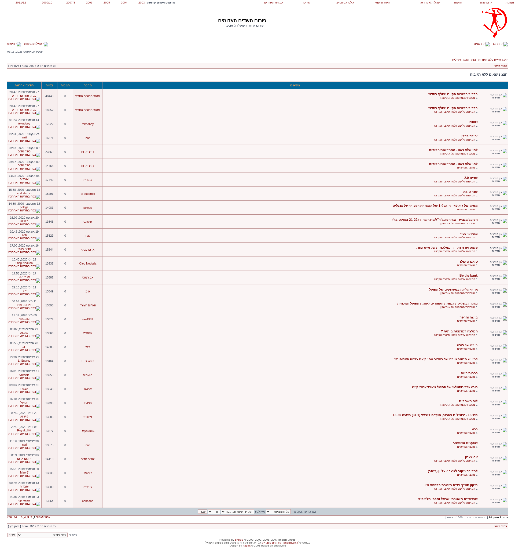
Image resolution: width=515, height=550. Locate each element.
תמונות (510, 2)
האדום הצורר (88, 305)
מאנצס (87, 333)
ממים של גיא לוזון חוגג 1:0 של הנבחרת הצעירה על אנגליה (435, 206)
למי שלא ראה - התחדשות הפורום (453, 150)
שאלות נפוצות (33, 43)
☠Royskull (88, 430)
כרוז (475, 429)
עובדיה (87, 179)
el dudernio (88, 193)
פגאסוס (88, 375)
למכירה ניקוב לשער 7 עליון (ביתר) (453, 471)
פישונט (87, 221)
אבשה (88, 389)
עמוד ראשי (500, 65)
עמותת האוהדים (273, 2)
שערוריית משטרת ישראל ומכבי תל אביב (448, 499)
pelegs (87, 207)
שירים (306, 2)
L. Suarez (88, 361)
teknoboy (88, 124)
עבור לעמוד (43, 517)
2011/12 (21, 2)
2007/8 (70, 2)
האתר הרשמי (382, 2)
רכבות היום (469, 373)
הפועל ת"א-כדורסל (430, 2)
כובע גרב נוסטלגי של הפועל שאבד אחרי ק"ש (445, 387)
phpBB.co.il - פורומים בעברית (280, 542)
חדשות (458, 2)
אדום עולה (486, 2)
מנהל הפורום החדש (87, 96)
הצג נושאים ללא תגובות (493, 59)
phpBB (239, 539)
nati (88, 138)
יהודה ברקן (469, 136)
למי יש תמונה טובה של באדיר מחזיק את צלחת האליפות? (436, 359)
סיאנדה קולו (469, 261)
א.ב (88, 291)
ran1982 (87, 319)
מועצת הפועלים (466, 167)
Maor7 (88, 473)
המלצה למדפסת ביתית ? (459, 331)
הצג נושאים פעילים (464, 59)
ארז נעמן (471, 457)
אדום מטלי (87, 249)
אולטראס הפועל (345, 2)
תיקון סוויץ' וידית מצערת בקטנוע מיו (451, 485)
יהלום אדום (88, 459)
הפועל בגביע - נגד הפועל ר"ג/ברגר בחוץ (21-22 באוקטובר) (435, 220)
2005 (107, 2)
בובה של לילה (467, 345)
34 (15, 517)
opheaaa (87, 501)
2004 (124, 2)
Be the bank (468, 275)
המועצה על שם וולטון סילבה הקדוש (454, 111)
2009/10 (47, 2)
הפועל (88, 403)
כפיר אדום (87, 151)
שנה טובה (470, 192)
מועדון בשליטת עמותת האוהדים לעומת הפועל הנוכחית (437, 303)
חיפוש (11, 43)
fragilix (247, 545)
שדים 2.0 (471, 178)
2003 (141, 2)
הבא (9, 517)
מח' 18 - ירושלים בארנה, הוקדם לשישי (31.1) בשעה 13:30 (435, 415)
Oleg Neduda (87, 263)
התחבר (497, 43)
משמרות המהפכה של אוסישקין (457, 97)
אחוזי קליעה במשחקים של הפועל (453, 289)
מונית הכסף (469, 234)
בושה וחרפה (468, 317)
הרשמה (479, 43)
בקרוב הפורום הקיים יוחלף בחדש (453, 94)
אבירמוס (87, 277)
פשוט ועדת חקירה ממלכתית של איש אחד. (447, 248)
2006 (89, 2)
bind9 (473, 122)
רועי (87, 347)
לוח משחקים (468, 401)
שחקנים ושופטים (465, 443)
